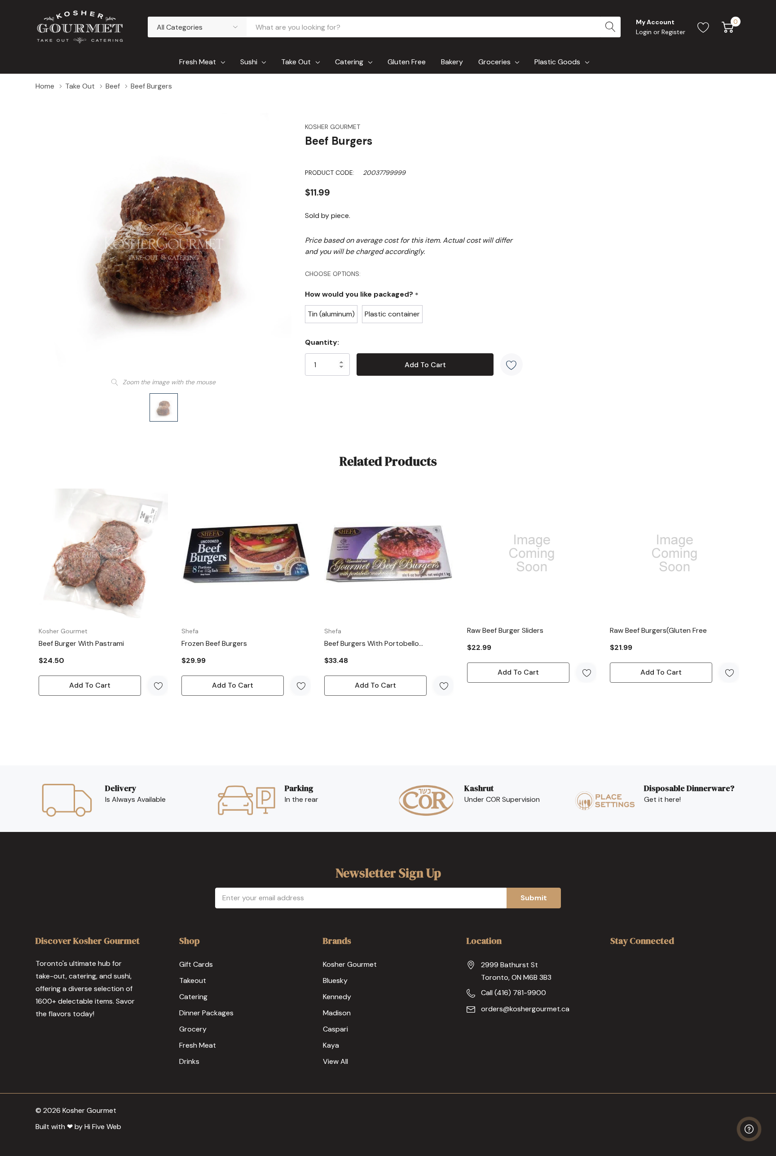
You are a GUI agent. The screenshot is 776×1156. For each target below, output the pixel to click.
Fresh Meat (197, 62)
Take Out (296, 62)
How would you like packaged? (362, 294)
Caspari (335, 1029)
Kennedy (337, 996)
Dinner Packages (206, 1013)
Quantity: (322, 342)
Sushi (248, 62)
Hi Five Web (102, 1126)
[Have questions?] (749, 1129)
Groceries (494, 62)
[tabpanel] (103, 592)
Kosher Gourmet (332, 127)
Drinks (189, 1061)
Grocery (193, 1029)
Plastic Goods (557, 62)
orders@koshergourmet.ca (525, 1009)
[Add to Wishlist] (511, 364)
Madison (337, 1013)
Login (644, 32)
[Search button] (610, 27)
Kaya (331, 1045)
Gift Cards (196, 964)
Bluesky (335, 980)
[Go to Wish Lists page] (703, 27)
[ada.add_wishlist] (158, 686)
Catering (349, 62)
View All (335, 1061)
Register (673, 32)
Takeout (192, 980)
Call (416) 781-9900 (513, 992)
